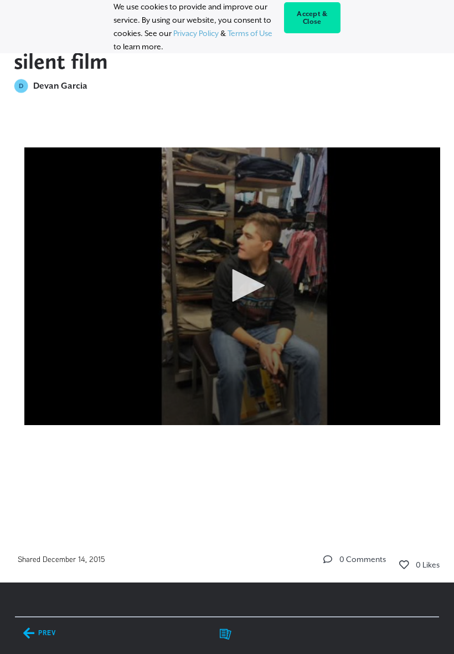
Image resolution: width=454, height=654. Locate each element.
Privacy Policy (196, 33)
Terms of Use (250, 33)
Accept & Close (312, 17)
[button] (244, 285)
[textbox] (227, 281)
